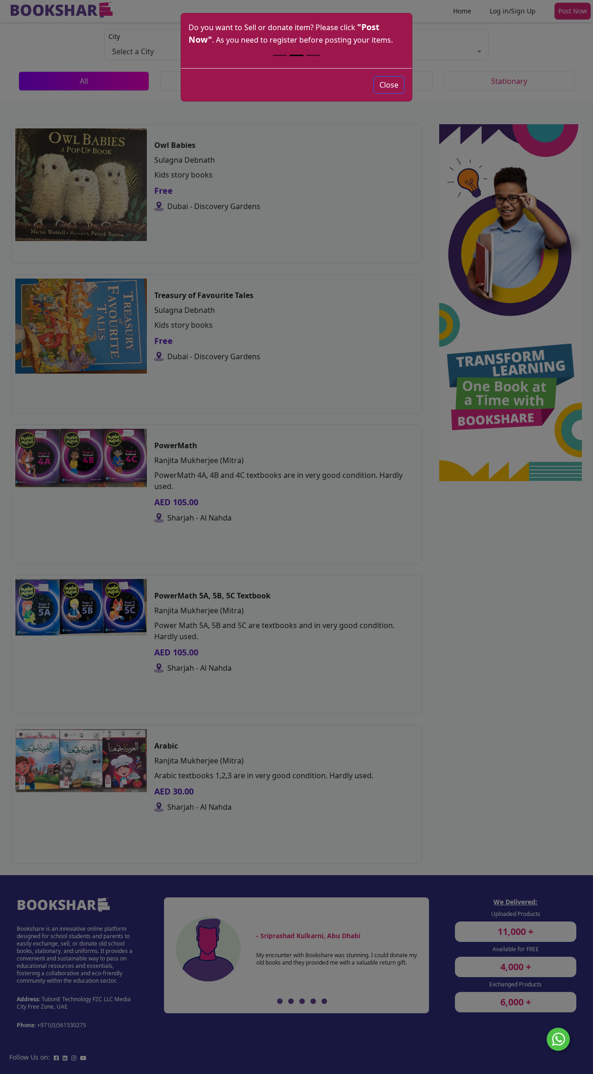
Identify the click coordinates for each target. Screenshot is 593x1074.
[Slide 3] (313, 55)
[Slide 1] (280, 55)
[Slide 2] (296, 55)
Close (388, 85)
